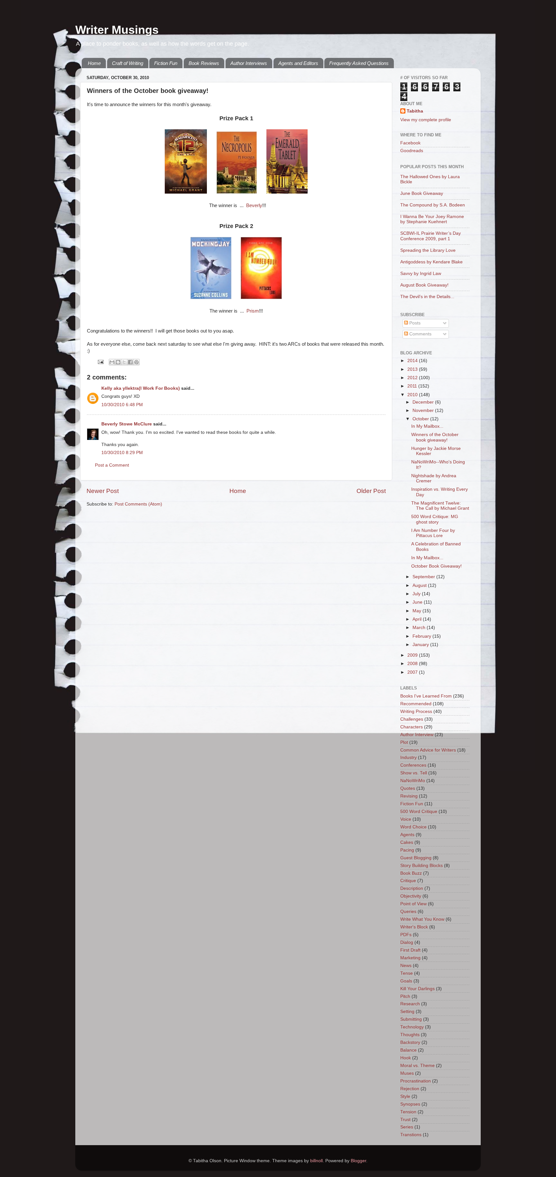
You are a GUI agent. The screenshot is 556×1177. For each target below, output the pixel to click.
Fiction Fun (165, 63)
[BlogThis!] (118, 362)
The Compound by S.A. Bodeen (432, 205)
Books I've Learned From (426, 696)
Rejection (409, 1088)
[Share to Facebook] (130, 362)
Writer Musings (117, 29)
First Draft (410, 950)
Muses (407, 1073)
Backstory (410, 1042)
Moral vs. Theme (417, 1065)
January (421, 644)
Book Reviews (204, 63)
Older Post (371, 491)
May (417, 610)
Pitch (405, 996)
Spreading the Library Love (428, 250)
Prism (252, 311)
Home (94, 63)
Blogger (358, 1160)
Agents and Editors (298, 63)
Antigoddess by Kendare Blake (431, 262)
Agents (407, 834)
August (420, 585)
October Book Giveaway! (436, 566)
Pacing (407, 850)
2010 (413, 394)
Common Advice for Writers (428, 750)
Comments (419, 334)
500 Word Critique (418, 811)
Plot (404, 742)
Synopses (410, 1104)
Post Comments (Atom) (138, 504)
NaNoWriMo (412, 780)
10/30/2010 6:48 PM (122, 404)
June (418, 602)
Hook (405, 1057)
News (406, 965)
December (423, 402)
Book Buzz (411, 873)
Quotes (407, 788)
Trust (405, 1119)
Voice (405, 819)
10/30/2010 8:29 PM (122, 452)
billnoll (316, 1160)
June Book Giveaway (421, 193)
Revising (409, 796)
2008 (413, 663)
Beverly (254, 205)
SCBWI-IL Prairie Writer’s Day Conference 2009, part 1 (430, 236)
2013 (413, 369)
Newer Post (103, 491)
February (422, 636)
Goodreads (411, 150)
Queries (408, 911)
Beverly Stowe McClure (126, 424)
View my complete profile (425, 119)
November (423, 410)
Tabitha (415, 111)
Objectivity (410, 896)
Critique (408, 880)
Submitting (411, 1019)
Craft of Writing (127, 63)
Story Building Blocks (421, 865)
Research (410, 1003)
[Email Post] (100, 361)
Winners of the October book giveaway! (435, 437)
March (419, 627)
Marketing (410, 957)
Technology (412, 1027)
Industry (408, 757)
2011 (412, 386)
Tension (408, 1111)
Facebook (410, 143)
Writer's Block (414, 927)
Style (405, 1096)
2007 (413, 672)
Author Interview (416, 734)
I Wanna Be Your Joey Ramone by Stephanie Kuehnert (432, 219)
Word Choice (413, 827)
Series (406, 1127)
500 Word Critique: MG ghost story (434, 519)
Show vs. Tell (413, 773)
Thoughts (410, 1034)
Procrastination (415, 1081)
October (421, 418)
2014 (413, 360)
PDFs (406, 934)
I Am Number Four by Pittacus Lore (433, 533)
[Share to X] (124, 362)
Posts (414, 323)
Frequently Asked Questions (359, 63)
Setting (407, 1011)
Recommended (415, 703)
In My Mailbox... (427, 426)
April (417, 619)
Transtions (411, 1134)
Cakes (406, 842)
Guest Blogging (415, 857)
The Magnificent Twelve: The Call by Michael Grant (440, 506)
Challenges (411, 719)
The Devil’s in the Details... (427, 296)
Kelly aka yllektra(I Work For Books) (140, 388)
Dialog (406, 942)
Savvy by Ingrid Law (420, 273)
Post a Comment (112, 465)
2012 (413, 377)
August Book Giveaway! (424, 285)
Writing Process (416, 711)
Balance (408, 1050)
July (417, 593)
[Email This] (112, 362)
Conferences (413, 765)
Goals (406, 981)
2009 (413, 655)
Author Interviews (248, 63)
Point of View (413, 903)
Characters (411, 727)
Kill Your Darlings (417, 988)
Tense (406, 973)
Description (411, 888)
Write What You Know (422, 919)
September (424, 576)
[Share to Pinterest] (136, 362)
